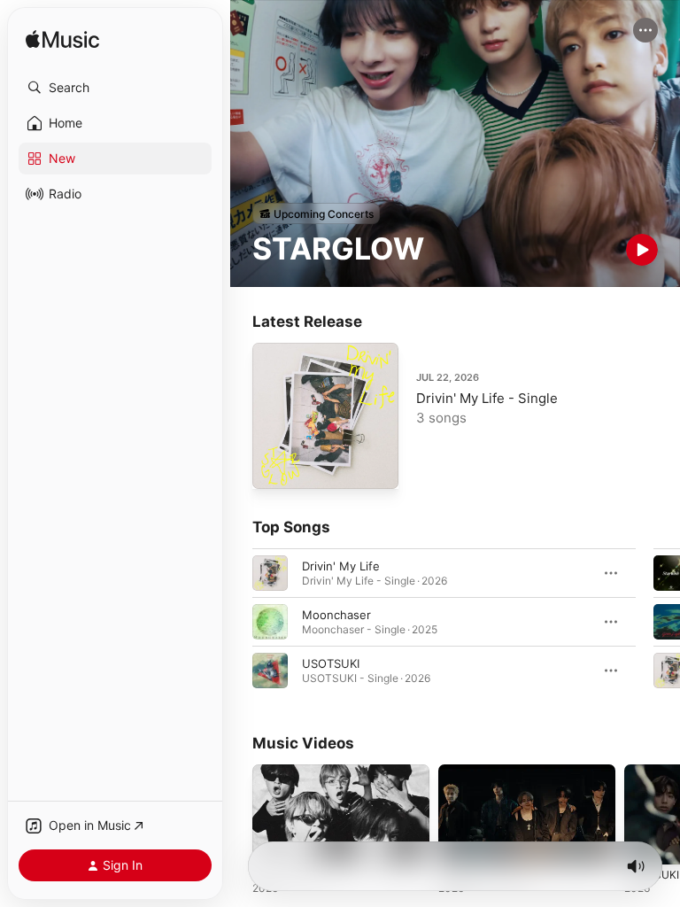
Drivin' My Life (341, 566)
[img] (62, 40)
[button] (115, 88)
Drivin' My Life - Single (487, 398)
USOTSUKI (330, 663)
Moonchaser (336, 615)
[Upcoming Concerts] (316, 213)
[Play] (642, 250)
